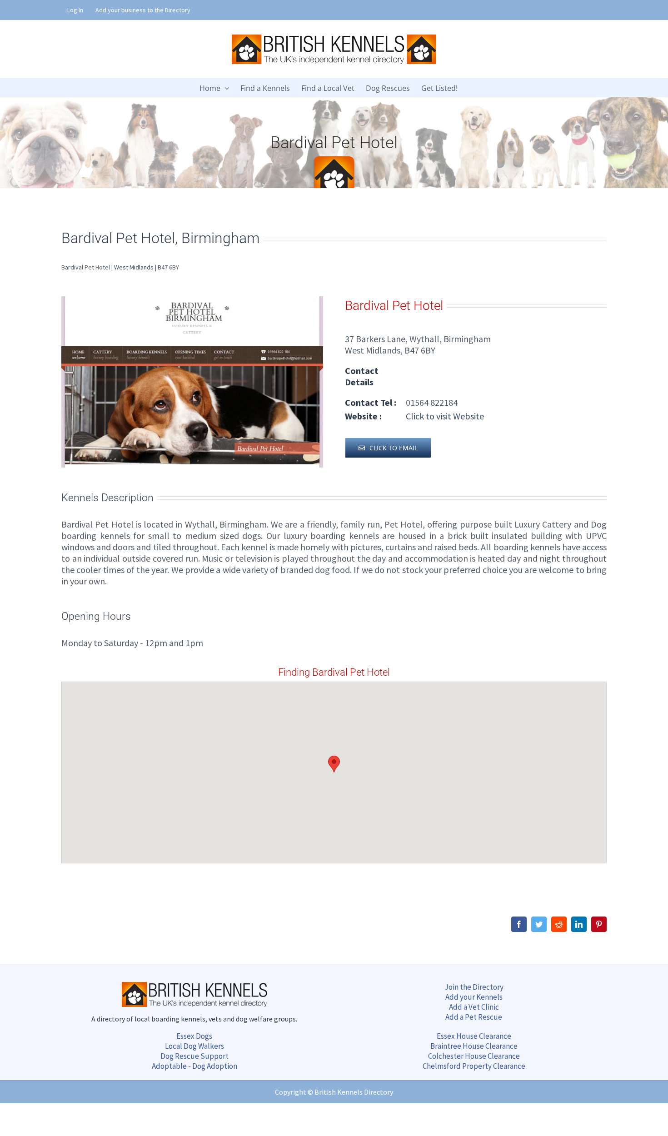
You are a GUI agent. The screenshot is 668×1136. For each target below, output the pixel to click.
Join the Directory (473, 987)
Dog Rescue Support (194, 1056)
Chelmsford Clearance (474, 1066)
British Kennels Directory (353, 1091)
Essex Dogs (194, 1036)
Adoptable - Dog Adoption (194, 1066)
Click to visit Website (444, 416)
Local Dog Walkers (194, 1046)
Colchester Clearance (474, 1056)
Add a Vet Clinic (474, 1007)
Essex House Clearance (474, 1036)
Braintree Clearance (474, 1046)
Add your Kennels (474, 997)
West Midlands (134, 267)
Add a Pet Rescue (473, 1017)
